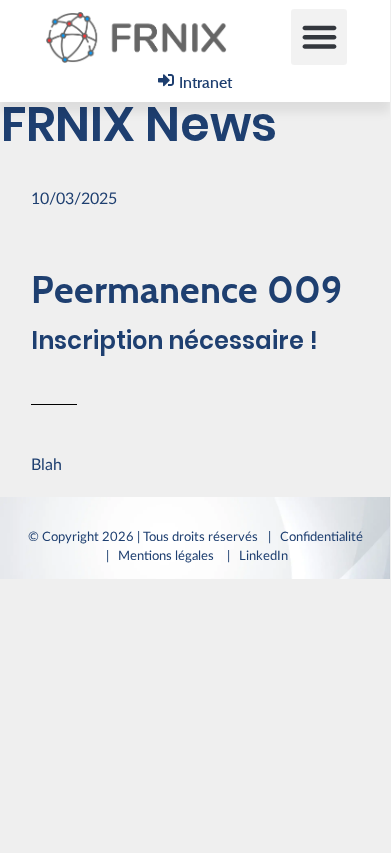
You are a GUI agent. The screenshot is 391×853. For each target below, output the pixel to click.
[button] (319, 37)
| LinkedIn (260, 556)
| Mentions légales (161, 556)
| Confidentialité (315, 537)
